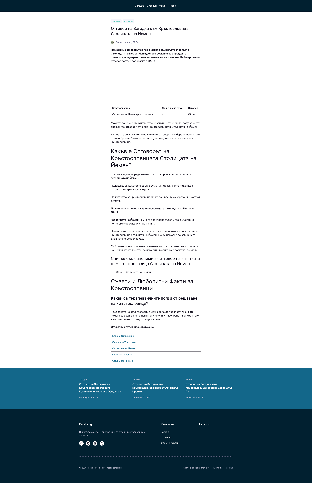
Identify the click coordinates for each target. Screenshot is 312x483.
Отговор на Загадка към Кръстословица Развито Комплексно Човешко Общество (100, 388)
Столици (128, 21)
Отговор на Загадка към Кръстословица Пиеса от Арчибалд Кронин (155, 388)
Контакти (217, 468)
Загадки (116, 21)
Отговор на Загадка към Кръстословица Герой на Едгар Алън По (209, 388)
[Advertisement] (156, 84)
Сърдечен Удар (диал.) (125, 342)
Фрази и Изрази (170, 442)
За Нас (229, 468)
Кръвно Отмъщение (123, 335)
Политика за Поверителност (196, 468)
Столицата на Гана (122, 360)
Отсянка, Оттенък (122, 354)
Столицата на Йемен (124, 348)
